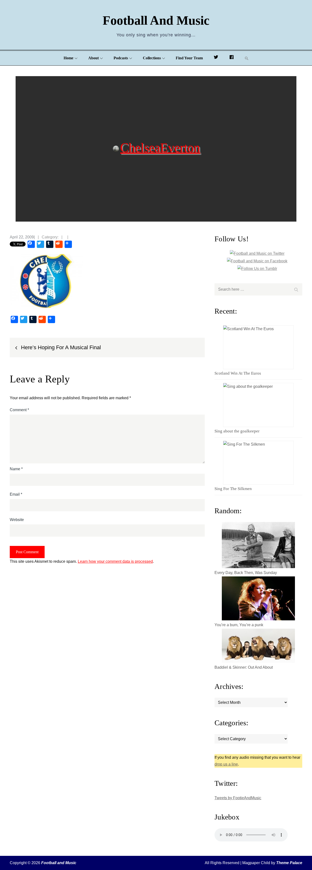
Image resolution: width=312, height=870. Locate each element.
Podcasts (121, 58)
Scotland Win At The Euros (237, 373)
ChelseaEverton (160, 147)
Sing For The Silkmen (233, 488)
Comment (19, 410)
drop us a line (226, 764)
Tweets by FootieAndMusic (237, 798)
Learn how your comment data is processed (115, 561)
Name (16, 469)
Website (17, 520)
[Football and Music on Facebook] (231, 58)
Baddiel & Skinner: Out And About (243, 667)
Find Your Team (189, 58)
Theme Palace (289, 863)
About (93, 58)
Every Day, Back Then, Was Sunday (245, 573)
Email (16, 494)
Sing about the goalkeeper (237, 431)
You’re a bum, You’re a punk (238, 625)
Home (68, 58)
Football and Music (156, 20)
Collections (152, 58)
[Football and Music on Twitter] (216, 58)
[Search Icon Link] (247, 58)
